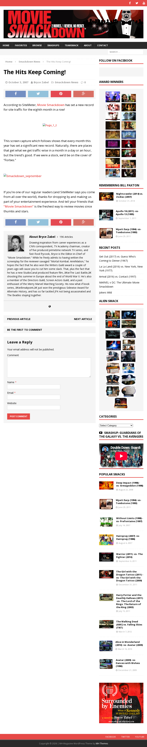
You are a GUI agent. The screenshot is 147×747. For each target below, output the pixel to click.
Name (11, 382)
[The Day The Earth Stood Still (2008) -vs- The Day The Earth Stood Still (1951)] (113, 391)
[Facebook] (130, 3)
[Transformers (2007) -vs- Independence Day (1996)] (121, 403)
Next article (83, 319)
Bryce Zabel (41, 82)
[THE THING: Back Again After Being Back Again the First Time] (129, 334)
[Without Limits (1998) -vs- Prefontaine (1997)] (106, 525)
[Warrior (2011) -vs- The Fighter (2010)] (106, 559)
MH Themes (102, 743)
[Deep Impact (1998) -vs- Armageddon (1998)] (106, 487)
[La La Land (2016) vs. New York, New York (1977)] (113, 96)
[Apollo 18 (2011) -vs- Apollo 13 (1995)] (106, 218)
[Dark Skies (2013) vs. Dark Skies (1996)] (129, 315)
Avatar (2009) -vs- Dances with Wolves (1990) (128, 663)
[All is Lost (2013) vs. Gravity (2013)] (129, 116)
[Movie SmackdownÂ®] (73, 24)
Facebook (110, 736)
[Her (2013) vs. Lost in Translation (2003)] (113, 107)
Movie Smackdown (51, 105)
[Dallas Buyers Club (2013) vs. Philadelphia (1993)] (113, 116)
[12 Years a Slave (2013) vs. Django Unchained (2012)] (113, 125)
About (88, 45)
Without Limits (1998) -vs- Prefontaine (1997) (129, 520)
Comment (13, 355)
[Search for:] (125, 51)
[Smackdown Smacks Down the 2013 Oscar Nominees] (129, 144)
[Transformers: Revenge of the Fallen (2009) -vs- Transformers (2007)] (113, 379)
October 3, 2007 (18, 82)
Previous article (18, 319)
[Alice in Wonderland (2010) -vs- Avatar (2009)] (106, 649)
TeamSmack (71, 45)
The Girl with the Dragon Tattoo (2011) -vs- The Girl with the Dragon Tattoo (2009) (129, 576)
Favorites (21, 45)
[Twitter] (137, 3)
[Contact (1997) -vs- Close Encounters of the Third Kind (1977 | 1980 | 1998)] (128, 368)
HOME (6, 45)
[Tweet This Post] (38, 94)
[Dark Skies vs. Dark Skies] (113, 334)
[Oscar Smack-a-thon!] (129, 135)
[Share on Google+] (83, 94)
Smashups (53, 45)
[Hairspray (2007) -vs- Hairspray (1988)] (106, 543)
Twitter (125, 736)
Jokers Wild (105, 292)
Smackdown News (66, 82)
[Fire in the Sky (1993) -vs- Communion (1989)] (128, 379)
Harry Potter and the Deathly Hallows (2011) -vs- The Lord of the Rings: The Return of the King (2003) (129, 601)
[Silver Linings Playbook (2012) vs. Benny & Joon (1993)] (129, 164)
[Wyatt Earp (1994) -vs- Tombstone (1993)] (106, 236)
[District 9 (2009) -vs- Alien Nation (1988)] (113, 368)
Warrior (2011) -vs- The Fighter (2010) (129, 555)
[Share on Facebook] (15, 94)
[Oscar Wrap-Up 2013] (113, 135)
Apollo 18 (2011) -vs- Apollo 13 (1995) (127, 212)
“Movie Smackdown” (19, 206)
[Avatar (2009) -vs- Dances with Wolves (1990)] (106, 667)
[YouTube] (144, 3)
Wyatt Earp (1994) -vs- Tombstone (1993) (128, 231)
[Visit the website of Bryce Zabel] (49, 306)
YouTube (139, 736)
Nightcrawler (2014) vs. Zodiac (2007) (129, 195)
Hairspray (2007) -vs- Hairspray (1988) (128, 537)
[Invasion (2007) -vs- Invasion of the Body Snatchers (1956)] (128, 391)
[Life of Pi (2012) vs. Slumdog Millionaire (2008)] (113, 173)
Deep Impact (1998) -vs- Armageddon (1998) (129, 484)
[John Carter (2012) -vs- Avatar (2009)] (113, 324)
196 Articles (66, 236)
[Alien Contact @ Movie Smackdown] (113, 345)
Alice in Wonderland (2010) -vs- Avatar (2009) (129, 643)
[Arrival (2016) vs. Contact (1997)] (129, 98)
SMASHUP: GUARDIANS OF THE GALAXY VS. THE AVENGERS (121, 434)
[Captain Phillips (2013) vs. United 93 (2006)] (129, 125)
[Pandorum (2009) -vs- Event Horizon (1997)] (128, 356)
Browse (37, 45)
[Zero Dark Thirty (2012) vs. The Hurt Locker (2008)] (129, 153)
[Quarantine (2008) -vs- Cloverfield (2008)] (128, 344)
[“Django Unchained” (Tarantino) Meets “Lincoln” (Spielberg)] (113, 163)
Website (11, 403)
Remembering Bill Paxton (119, 185)
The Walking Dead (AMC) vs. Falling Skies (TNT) (129, 624)
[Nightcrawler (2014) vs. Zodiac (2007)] (106, 198)
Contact (102, 45)
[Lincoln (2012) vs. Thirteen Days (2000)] (129, 173)
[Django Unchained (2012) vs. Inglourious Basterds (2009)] (113, 153)
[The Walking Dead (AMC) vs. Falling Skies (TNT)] (129, 324)
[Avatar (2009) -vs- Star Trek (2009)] (112, 356)
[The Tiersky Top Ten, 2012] (113, 144)
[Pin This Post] (61, 94)
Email (10, 392)
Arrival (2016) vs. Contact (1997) (117, 276)
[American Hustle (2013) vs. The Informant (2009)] (129, 107)
